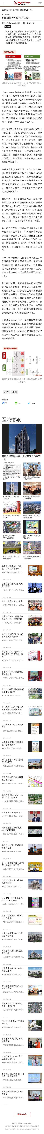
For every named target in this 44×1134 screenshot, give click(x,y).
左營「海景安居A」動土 (12, 601)
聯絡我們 (14, 1123)
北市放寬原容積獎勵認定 (12, 813)
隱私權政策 (15, 1126)
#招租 (14, 392)
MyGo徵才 (28, 1123)
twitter (32, 403)
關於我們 (21, 1123)
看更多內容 (22, 1114)
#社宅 (6, 392)
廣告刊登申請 (24, 1126)
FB (6, 403)
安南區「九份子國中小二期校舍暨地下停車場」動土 (12, 654)
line (19, 403)
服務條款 (8, 1126)
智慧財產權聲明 (34, 1126)
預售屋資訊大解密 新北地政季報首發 (15, 10)
